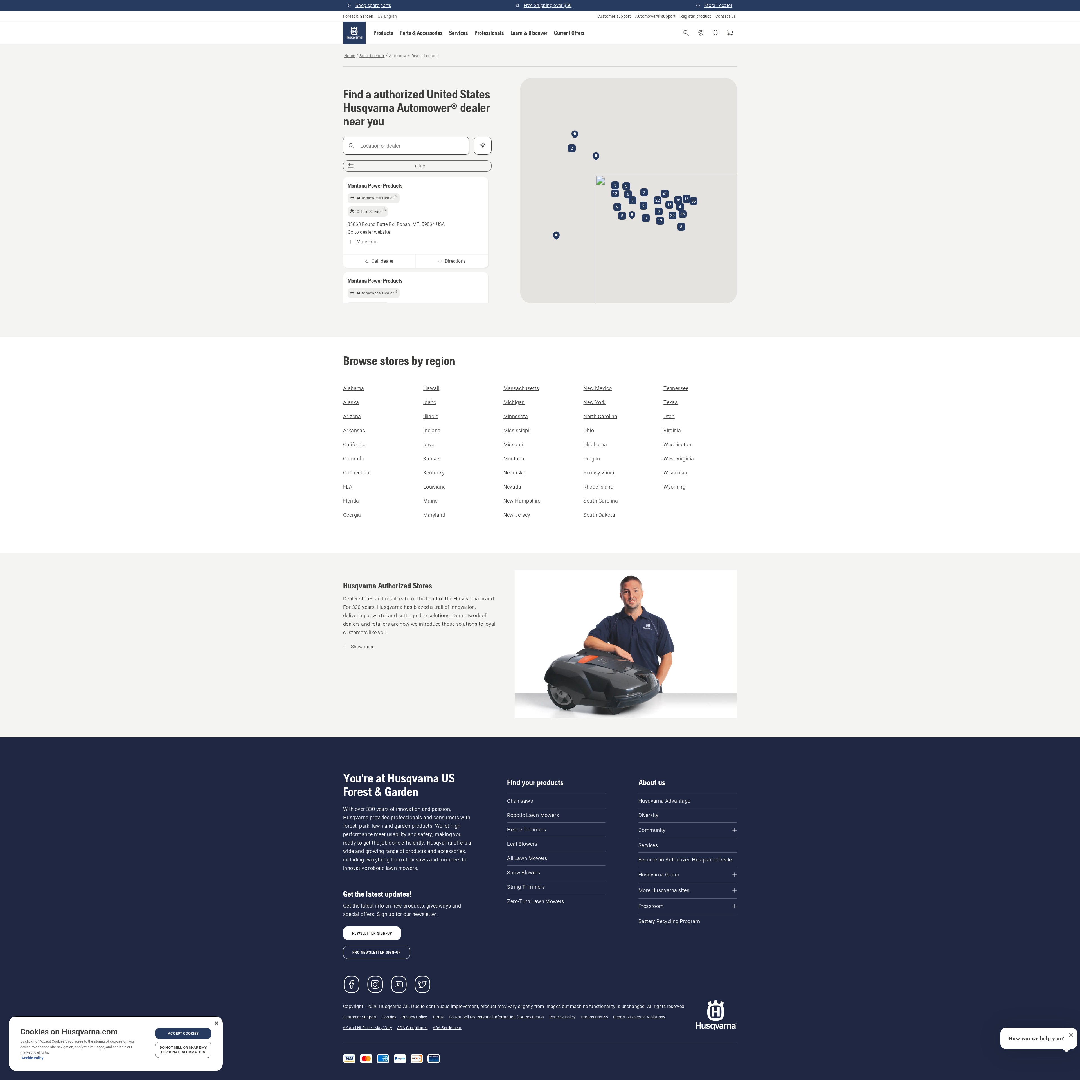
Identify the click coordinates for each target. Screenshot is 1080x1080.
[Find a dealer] (701, 33)
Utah (669, 416)
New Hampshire (522, 501)
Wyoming (674, 487)
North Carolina (600, 416)
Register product (695, 16)
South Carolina (600, 501)
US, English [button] (387, 16)
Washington (677, 444)
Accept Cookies (183, 1033)
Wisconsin (675, 473)
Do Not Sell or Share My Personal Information (183, 1049)
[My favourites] (715, 33)
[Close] (216, 1023)
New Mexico (597, 388)
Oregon (591, 459)
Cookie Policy (33, 1058)
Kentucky (434, 473)
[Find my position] (483, 146)
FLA (347, 487)
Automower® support (655, 16)
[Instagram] (375, 984)
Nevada (512, 487)
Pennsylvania (598, 473)
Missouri (513, 444)
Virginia (672, 430)
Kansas (431, 459)
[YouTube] (398, 984)
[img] (374, 198)
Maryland (434, 515)
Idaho (429, 402)
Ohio (588, 430)
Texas (670, 402)
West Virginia (678, 459)
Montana (514, 459)
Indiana (432, 430)
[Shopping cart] (730, 33)
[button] (383, 33)
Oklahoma (595, 444)
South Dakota (599, 515)
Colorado (353, 459)
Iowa (429, 444)
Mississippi (516, 430)
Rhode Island (598, 487)
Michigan (514, 402)
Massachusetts (521, 388)
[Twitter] (422, 984)
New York (594, 402)
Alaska (351, 402)
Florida (351, 501)
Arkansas (354, 430)
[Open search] (686, 33)
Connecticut (357, 473)
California (354, 444)
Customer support (614, 16)
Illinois (430, 416)
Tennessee (675, 388)
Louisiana (434, 487)
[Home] (354, 33)
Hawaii (431, 388)
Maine (430, 501)
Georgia (352, 515)
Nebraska (514, 473)
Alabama (353, 388)
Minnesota (515, 416)
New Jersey (516, 515)
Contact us (726, 16)
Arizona (352, 416)
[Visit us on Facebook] (351, 984)
